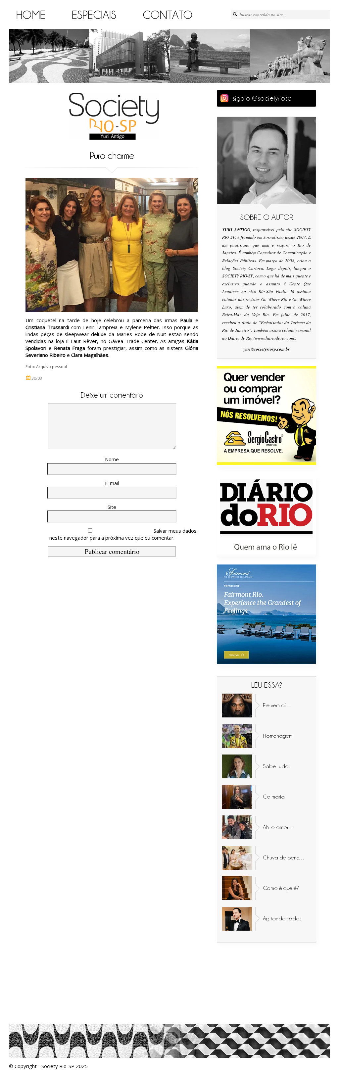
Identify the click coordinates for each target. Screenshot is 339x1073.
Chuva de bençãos (286, 857)
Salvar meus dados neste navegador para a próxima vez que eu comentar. (123, 534)
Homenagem (278, 736)
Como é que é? (281, 888)
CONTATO (167, 15)
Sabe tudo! (276, 766)
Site (112, 507)
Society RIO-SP (114, 116)
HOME (30, 15)
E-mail (112, 483)
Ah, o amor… (278, 827)
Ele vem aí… (277, 705)
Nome (112, 459)
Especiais (94, 15)
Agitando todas (282, 918)
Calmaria (274, 797)
